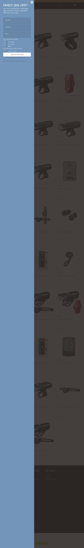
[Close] (32, 2)
